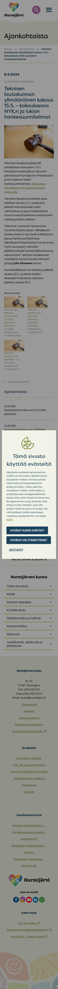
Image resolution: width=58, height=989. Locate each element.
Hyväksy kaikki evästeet (27, 530)
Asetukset (16, 550)
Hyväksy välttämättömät (28, 540)
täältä (9, 519)
